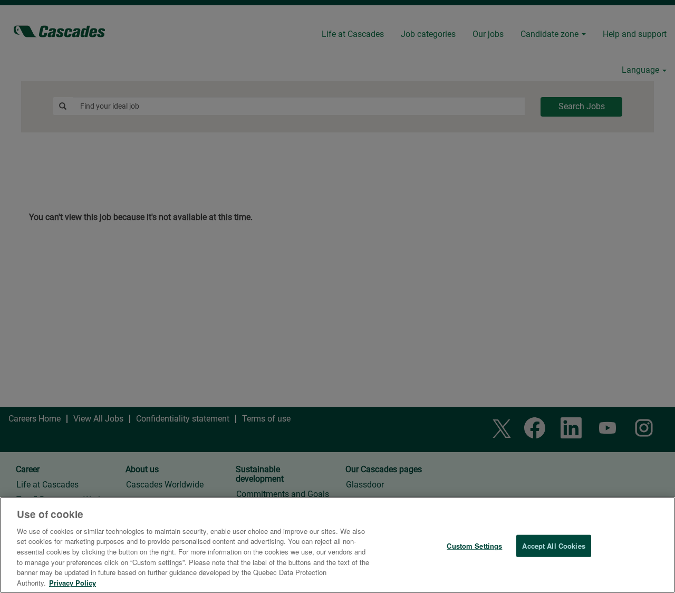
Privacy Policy (72, 582)
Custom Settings (474, 546)
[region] (337, 545)
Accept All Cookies (553, 546)
